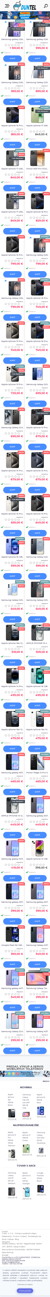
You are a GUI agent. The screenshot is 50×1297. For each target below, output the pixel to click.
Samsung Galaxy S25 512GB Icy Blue (12, 600)
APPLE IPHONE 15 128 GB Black (12, 815)
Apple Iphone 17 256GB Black (12, 168)
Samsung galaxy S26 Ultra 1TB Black (37, 39)
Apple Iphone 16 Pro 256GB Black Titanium (37, 212)
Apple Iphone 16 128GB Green (37, 686)
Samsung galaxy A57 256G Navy (12, 772)
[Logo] (24, 6)
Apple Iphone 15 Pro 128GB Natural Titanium (12, 470)
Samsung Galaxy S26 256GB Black (37, 255)
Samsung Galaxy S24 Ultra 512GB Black (12, 427)
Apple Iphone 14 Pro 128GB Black (12, 686)
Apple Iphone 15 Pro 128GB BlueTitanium (37, 470)
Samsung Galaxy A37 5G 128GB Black (37, 1031)
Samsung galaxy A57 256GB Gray (37, 815)
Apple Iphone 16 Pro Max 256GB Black (12, 125)
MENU (7, 6)
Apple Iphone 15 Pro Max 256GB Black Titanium (12, 255)
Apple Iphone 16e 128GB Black (11, 1099)
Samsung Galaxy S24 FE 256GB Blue (12, 1031)
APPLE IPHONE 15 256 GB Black (37, 643)
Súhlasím (25, 1291)
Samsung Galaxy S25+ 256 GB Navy (37, 384)
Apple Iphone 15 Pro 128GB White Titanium (12, 1139)
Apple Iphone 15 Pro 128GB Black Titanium (37, 427)
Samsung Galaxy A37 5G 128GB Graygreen (37, 945)
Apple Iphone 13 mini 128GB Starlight (26, 1178)
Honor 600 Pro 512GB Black (37, 168)
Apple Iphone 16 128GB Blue (41, 1098)
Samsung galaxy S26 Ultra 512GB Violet (12, 39)
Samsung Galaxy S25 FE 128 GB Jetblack (12, 1178)
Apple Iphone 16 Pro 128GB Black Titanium (37, 298)
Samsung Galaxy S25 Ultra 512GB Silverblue (41, 1137)
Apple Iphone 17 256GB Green (26, 1136)
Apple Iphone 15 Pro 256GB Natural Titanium (12, 341)
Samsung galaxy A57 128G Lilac (12, 859)
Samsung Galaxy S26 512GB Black (12, 82)
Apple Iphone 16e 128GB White (37, 729)
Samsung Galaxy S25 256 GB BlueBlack (37, 557)
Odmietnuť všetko (25, 1284)
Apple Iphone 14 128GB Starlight (37, 859)
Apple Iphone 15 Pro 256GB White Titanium (12, 384)
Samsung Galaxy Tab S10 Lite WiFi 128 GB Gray (26, 1101)
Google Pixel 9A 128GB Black (40, 1177)
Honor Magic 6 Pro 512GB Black (37, 772)
